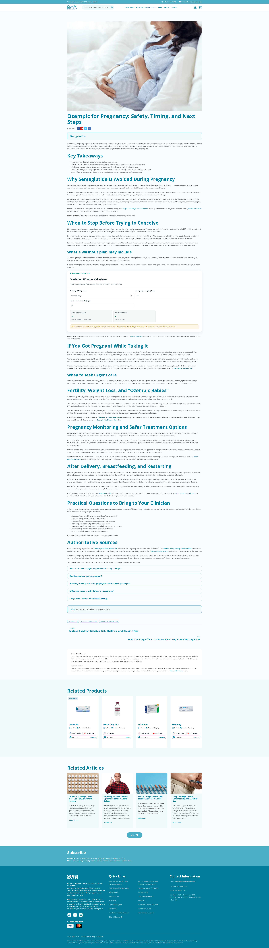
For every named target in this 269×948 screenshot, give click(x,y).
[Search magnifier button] (112, 7)
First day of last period (78, 291)
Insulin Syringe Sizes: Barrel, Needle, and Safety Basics (150, 797)
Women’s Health (105, 493)
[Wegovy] (186, 709)
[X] (85, 128)
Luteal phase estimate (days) (80, 301)
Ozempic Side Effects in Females (108, 420)
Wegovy (176, 724)
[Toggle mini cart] (200, 7)
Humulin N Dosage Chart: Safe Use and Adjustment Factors (80, 798)
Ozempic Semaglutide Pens (185, 493)
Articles (174, 7)
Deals (160, 7)
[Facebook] (78, 128)
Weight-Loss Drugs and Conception (135, 209)
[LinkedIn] (89, 128)
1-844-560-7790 (181, 886)
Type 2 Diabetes (136, 336)
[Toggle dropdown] (142, 7)
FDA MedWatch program (158, 551)
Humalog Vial (111, 724)
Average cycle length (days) (144, 291)
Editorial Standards (176, 671)
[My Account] (195, 7)
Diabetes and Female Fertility (109, 417)
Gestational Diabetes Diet (183, 368)
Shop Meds (129, 7)
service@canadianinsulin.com (185, 882)
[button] (134, 136)
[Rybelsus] (151, 709)
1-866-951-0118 (179, 890)
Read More (73, 820)
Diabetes (73, 621)
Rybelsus (143, 724)
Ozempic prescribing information (105, 548)
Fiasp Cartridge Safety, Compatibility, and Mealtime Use (185, 798)
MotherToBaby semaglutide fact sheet (177, 548)
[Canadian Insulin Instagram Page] (75, 915)
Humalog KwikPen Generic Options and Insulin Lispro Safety (116, 798)
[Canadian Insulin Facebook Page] (69, 915)
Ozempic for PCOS (195, 209)
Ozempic (74, 724)
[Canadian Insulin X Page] (81, 915)
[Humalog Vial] (117, 709)
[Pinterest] (81, 128)
